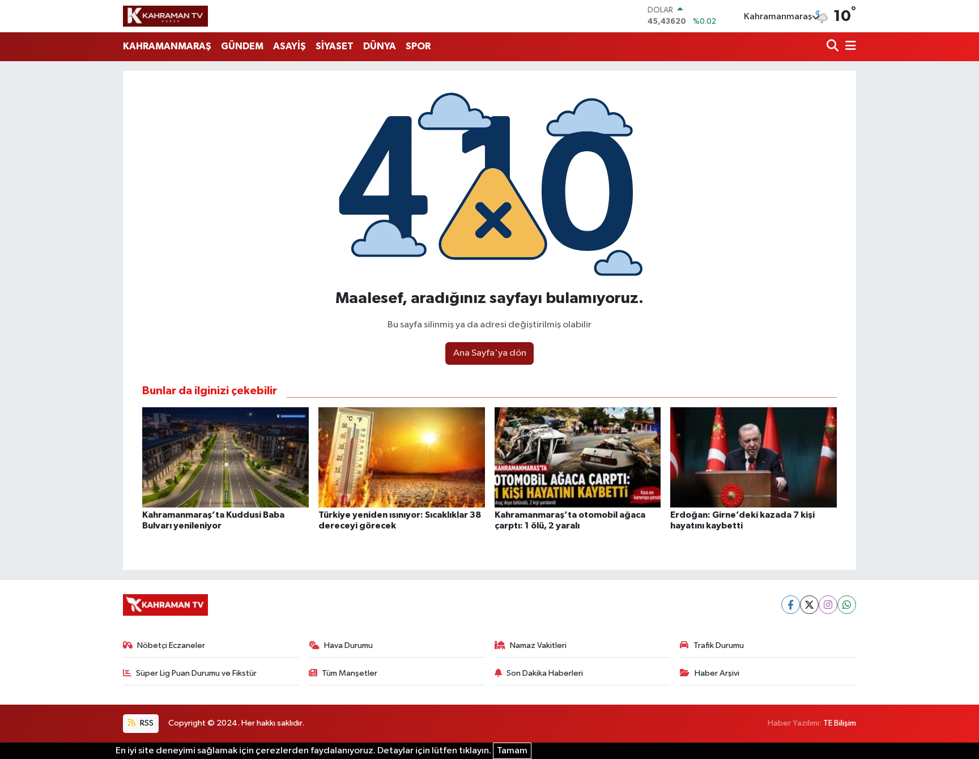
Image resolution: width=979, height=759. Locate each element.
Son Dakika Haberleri (544, 673)
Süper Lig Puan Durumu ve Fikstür (196, 673)
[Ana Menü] (849, 47)
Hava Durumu (348, 645)
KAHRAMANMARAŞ (167, 46)
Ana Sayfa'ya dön (489, 353)
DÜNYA (379, 46)
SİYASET (335, 46)
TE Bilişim (839, 723)
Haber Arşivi (717, 673)
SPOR (418, 46)
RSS (146, 723)
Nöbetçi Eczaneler (171, 645)
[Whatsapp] (846, 604)
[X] (809, 604)
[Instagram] (828, 604)
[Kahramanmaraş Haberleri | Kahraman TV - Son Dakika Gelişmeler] (165, 15)
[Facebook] (790, 604)
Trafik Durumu (718, 645)
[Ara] (834, 47)
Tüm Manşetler (349, 673)
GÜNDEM (242, 46)
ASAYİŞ (289, 46)
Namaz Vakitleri (538, 645)
